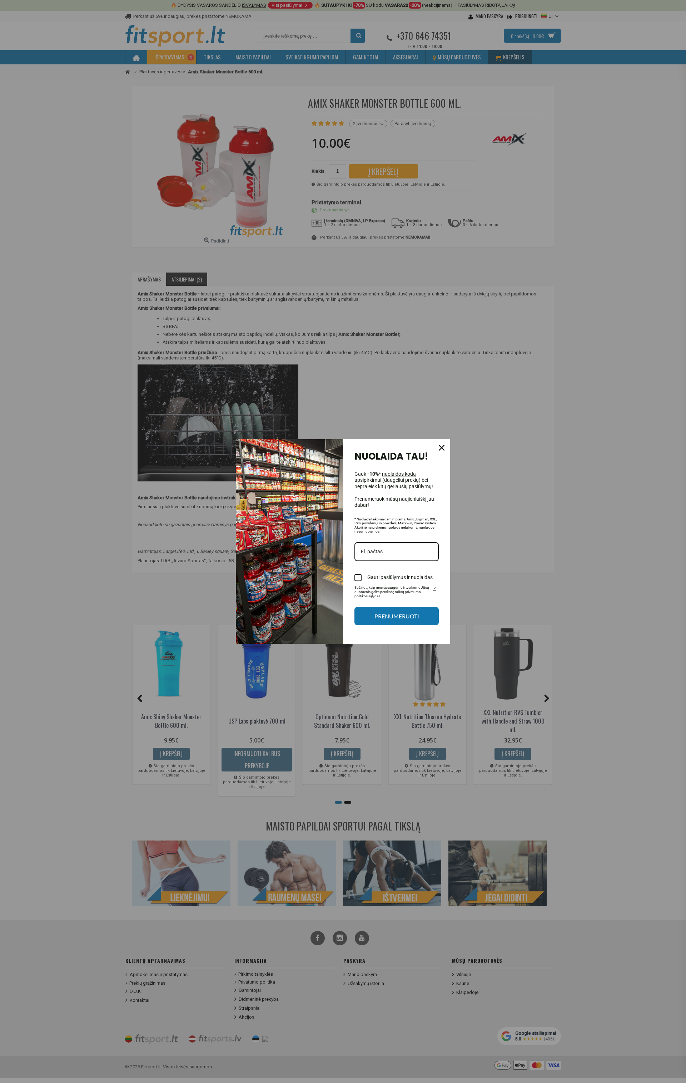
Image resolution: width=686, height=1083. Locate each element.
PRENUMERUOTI (396, 616)
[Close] (441, 447)
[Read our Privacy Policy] (434, 588)
